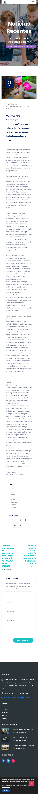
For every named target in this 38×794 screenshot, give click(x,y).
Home (10, 46)
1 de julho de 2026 (20, 748)
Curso (13, 494)
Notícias (5, 712)
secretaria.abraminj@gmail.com (17, 698)
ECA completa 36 (20, 737)
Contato (4, 719)
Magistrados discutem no (23, 729)
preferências (6, 787)
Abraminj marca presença (23, 745)
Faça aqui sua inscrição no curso (17, 377)
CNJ (12, 489)
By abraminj (12, 104)
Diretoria (5, 709)
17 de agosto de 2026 (21, 732)
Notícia (10, 109)
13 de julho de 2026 (20, 740)
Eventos (4, 715)
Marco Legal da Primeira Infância (14, 503)
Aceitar (6, 790)
